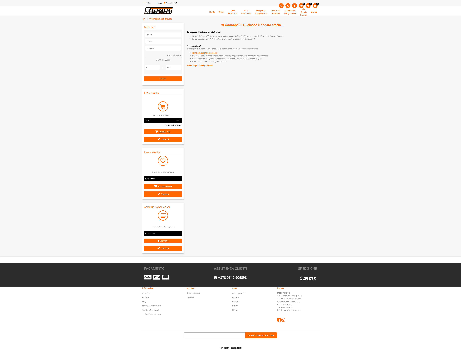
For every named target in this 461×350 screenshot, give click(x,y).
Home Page (192, 65)
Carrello (235, 297)
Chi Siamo (146, 293)
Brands (314, 12)
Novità (212, 12)
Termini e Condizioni (150, 310)
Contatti (145, 297)
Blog (144, 302)
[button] (163, 78)
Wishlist (190, 297)
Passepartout (235, 348)
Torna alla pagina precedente (204, 53)
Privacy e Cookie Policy (151, 306)
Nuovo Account (193, 293)
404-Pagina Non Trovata (160, 19)
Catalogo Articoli (171, 3)
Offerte (221, 12)
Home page (144, 19)
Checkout (165, 139)
